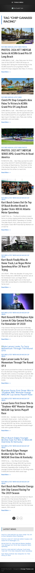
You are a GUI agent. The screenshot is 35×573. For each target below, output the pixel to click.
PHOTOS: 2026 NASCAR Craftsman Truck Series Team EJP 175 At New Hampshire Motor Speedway (16, 550)
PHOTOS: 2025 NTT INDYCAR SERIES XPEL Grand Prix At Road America (17, 154)
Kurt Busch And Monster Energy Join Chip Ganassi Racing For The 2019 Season (17, 489)
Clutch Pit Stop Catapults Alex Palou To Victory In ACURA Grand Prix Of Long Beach (16, 103)
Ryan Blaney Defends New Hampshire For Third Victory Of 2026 (15, 554)
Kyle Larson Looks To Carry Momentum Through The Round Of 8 (17, 362)
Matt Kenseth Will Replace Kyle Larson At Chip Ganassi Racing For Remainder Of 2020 (17, 320)
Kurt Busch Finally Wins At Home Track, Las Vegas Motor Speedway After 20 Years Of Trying (16, 265)
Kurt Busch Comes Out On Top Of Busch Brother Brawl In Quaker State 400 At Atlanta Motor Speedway (16, 207)
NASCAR (19, 198)
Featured (4, 47)
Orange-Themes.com (27, 569)
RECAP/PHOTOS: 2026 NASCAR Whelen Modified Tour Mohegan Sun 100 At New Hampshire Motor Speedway (16, 545)
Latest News (17, 47)
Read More (5, 72)
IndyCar (10, 47)
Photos (24, 47)
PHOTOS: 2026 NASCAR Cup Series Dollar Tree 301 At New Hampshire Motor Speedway (16, 535)
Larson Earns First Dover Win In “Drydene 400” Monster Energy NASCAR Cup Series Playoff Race (17, 408)
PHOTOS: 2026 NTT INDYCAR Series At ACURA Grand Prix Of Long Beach (16, 53)
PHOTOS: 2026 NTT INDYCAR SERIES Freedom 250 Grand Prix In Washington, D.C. (16, 539)
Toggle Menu (18, 2)
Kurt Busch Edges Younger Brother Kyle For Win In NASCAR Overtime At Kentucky (16, 454)
